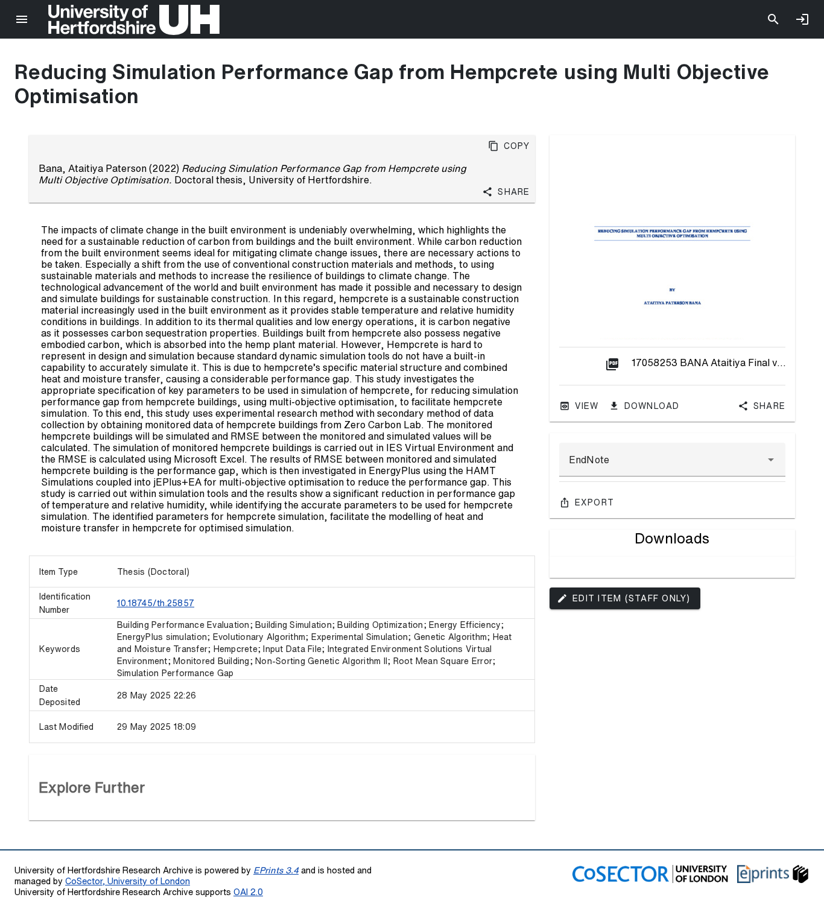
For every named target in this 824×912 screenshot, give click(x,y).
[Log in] (802, 19)
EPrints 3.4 (276, 870)
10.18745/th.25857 (155, 603)
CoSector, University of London (127, 880)
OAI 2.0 (248, 891)
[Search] (773, 19)
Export (595, 502)
